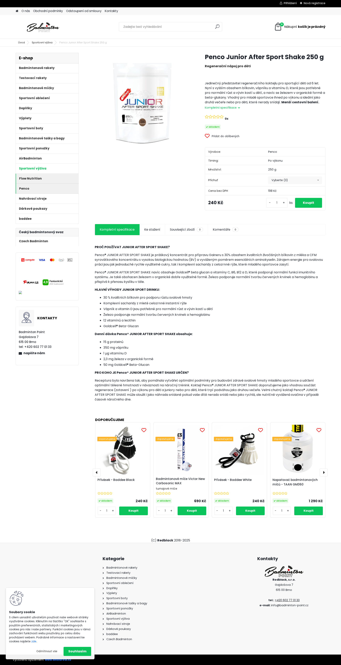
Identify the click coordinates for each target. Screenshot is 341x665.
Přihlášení (290, 3)
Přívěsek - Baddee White (233, 480)
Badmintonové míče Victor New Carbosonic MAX (180, 481)
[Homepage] (17, 11)
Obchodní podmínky (48, 11)
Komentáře (224, 229)
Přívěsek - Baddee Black (116, 480)
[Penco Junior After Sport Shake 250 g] (143, 101)
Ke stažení (152, 229)
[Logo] (43, 27)
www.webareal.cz (58, 660)
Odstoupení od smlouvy (84, 11)
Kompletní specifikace (117, 229)
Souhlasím (77, 651)
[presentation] (97, 472)
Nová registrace (314, 3)
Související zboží (185, 229)
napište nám (34, 353)
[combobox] (295, 180)
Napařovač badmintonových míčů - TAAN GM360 (295, 482)
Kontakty (111, 11)
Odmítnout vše (46, 651)
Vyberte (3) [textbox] (280, 180)
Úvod (21, 42)
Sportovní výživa (42, 42)
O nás (26, 11)
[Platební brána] (47, 259)
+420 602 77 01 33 (287, 600)
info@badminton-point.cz (289, 605)
